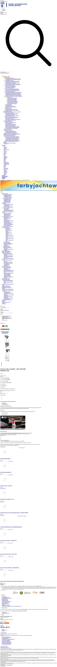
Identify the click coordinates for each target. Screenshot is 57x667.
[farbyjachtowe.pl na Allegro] (6, 623)
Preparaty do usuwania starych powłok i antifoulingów (13, 95)
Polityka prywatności (5, 599)
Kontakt (1, 314)
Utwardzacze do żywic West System (12, 102)
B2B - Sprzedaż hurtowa (5, 597)
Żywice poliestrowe (8, 104)
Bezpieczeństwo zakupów (5, 603)
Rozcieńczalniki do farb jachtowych (10, 91)
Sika (4, 167)
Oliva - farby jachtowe (5, 638)
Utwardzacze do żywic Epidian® (12, 100)
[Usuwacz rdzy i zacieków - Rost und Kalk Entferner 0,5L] (7, 348)
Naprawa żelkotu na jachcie (6, 250)
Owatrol (5, 161)
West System (6, 172)
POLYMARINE (6, 162)
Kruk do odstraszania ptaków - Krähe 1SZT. (8, 554)
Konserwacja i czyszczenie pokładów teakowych (12, 88)
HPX (4, 155)
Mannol (5, 158)
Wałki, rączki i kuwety (9, 123)
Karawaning (5, 143)
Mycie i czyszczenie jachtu (6, 278)
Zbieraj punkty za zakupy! (6, 602)
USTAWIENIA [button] (2, 664)
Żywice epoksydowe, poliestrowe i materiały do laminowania (13, 96)
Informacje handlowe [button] (3, 431)
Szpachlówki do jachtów (8, 108)
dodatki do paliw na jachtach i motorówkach (12, 139)
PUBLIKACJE (2, 323)
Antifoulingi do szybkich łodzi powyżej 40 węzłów (13, 84)
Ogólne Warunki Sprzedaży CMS (7, 598)
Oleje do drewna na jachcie (8, 210)
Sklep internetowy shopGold (4, 647)
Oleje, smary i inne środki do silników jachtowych (12, 136)
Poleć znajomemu (7, 401)
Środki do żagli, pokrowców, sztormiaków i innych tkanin (6, 286)
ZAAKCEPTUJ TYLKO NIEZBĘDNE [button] (6, 665)
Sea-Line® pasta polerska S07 (5, 472)
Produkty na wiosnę (5, 193)
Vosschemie (5, 170)
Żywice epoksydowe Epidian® (11, 99)
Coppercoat (5, 151)
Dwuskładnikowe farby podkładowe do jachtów (7, 201)
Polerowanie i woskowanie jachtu (9, 130)
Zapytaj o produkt (2, 401)
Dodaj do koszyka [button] (2, 393)
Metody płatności (4, 612)
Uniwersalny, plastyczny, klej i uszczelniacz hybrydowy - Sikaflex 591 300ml (14, 512)
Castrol (5, 148)
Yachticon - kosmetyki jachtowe (6, 643)
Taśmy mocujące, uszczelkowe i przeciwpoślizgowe (13, 119)
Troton (5, 169)
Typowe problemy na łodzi (7, 129)
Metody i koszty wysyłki (5, 613)
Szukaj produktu (2, 306)
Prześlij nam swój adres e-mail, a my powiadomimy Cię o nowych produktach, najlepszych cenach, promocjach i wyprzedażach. (18, 586)
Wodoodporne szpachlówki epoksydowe (11, 109)
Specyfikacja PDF (12, 401)
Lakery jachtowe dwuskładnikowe (10, 87)
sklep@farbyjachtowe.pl (3, 1)
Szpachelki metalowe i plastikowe (10, 125)
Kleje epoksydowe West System (10, 114)
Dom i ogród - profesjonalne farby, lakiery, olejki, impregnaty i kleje (11, 606)
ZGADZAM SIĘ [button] (2, 666)
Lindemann (5, 157)
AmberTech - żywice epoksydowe (9, 229)
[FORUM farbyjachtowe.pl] (3, 627)
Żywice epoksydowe (9, 97)
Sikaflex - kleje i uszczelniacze (6, 641)
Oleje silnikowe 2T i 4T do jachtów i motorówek (12, 137)
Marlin (5, 159)
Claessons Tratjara (6, 149)
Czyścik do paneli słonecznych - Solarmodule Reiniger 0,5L (11, 526)
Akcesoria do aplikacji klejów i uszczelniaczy (12, 115)
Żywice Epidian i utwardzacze (6, 644)
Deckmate (5, 152)
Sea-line (5, 165)
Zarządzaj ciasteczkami (4, 646)
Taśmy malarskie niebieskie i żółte (10, 124)
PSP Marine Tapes (6, 163)
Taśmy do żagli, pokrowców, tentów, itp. (11, 117)
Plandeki (5, 142)
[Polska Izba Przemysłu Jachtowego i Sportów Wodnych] (27, 591)
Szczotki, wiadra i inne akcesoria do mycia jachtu (11, 141)
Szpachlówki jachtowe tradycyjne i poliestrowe (12, 110)
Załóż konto (4, 10)
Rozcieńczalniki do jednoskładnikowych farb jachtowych (14, 92)
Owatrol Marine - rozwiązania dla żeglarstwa (8, 639)
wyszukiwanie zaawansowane (4, 310)
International (5, 156)
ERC (4, 154)
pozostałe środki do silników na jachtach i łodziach (13, 140)
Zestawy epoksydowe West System (12, 101)
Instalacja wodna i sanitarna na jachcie (9, 135)
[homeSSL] (41, 591)
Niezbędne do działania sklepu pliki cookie (7, 651)
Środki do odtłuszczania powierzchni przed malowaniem (14, 94)
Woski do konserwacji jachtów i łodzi (11, 132)
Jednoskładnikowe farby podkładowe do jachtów (13, 81)
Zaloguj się (3, 9)
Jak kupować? (4, 596)
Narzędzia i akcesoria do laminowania (7, 244)
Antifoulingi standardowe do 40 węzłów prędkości (13, 83)
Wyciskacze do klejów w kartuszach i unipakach (12, 126)
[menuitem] (29, 109)
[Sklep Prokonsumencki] (21, 591)
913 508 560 (2, 0)
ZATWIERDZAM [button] (3, 662)
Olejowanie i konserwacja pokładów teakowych (12, 90)
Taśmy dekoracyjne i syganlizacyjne (7, 265)
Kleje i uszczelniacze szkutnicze (9, 112)
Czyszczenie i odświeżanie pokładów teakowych (12, 89)
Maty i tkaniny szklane (9, 105)
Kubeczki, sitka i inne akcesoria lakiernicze (12, 128)
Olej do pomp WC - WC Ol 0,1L (6, 485)
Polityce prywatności (10, 663)
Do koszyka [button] (11, 461)
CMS (4, 150)
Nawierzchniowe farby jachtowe (7, 194)
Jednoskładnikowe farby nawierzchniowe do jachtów (13, 78)
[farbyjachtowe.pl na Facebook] (1, 623)
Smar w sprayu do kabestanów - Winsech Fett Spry (9, 567)
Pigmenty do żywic (8, 107)
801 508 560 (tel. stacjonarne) (6, 317)
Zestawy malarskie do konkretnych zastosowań (12, 127)
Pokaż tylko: (2, 440)
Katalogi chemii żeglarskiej (6, 605)
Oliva (4, 160)
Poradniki (3, 604)
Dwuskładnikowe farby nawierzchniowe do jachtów (13, 79)
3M (4, 146)
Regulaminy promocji (5, 600)
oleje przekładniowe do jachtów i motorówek (12, 138)
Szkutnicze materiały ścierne (6, 266)
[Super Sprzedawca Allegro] (35, 591)
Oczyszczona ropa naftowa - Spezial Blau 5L (8, 540)
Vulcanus (5, 171)
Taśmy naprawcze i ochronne (10, 118)
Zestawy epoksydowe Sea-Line (11, 103)
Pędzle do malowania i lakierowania (11, 122)
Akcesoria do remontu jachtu (9, 121)
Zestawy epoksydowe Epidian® (12, 98)
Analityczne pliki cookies (3, 656)
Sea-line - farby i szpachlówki (6, 640)
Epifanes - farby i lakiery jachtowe (7, 637)
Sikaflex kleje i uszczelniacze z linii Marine (12, 113)
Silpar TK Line (6, 168)
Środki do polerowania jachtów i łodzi (11, 131)
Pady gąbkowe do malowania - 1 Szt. (7, 499)
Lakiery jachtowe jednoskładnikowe (11, 86)
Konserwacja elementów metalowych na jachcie (10, 133)
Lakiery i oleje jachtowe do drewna (10, 85)
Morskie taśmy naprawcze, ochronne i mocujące (11, 116)
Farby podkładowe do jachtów (9, 80)
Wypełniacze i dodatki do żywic (8, 243)
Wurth (5, 173)
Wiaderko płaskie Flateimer (5, 458)
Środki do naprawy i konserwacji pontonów (10, 134)
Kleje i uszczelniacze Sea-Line (8, 258)
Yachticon (5, 174)
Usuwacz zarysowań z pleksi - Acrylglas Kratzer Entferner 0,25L (12, 581)
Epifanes (5, 153)
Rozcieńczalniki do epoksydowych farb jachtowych (13, 93)
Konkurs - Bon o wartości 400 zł (6, 601)
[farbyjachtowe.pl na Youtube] (3, 623)
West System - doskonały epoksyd (7, 642)
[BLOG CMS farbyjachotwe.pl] (8, 627)
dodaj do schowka (2, 395)
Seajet (5, 166)
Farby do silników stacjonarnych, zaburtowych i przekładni (12, 111)
